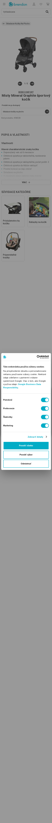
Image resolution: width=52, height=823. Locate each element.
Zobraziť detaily (35, 437)
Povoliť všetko (26, 445)
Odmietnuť (26, 463)
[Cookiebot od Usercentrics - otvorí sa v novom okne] (37, 357)
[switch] (45, 408)
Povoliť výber (26, 454)
